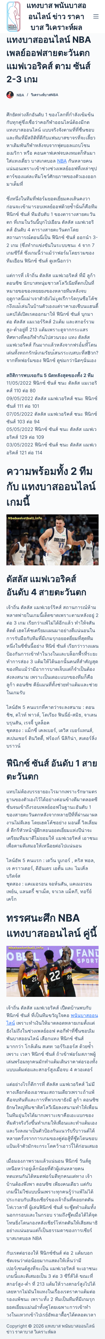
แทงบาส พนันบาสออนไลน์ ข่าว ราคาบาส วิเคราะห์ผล (56, 16)
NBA (62, 161)
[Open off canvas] (96, 16)
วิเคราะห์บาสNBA (44, 95)
